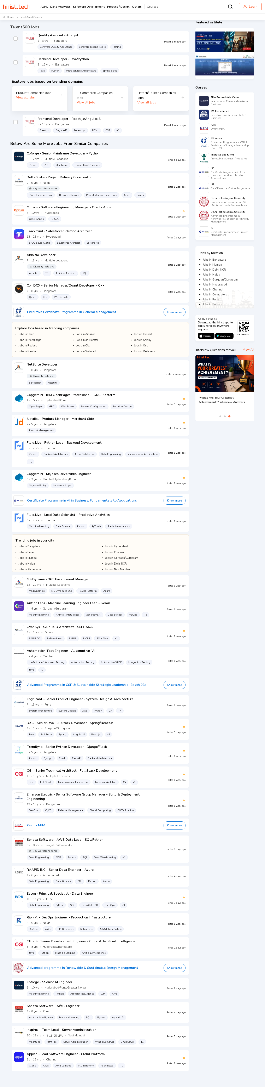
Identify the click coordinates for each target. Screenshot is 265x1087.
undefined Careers (31, 17)
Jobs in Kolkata (212, 304)
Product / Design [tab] (118, 7)
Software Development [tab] (89, 7)
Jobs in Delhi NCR (214, 270)
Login (253, 7)
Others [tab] (137, 7)
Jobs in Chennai (213, 289)
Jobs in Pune (211, 299)
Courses (152, 7)
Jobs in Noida (211, 275)
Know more (174, 312)
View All (248, 350)
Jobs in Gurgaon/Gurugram (220, 280)
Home (10, 17)
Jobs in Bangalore (214, 260)
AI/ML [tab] (44, 7)
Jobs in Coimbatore (215, 294)
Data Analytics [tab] (60, 7)
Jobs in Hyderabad (215, 285)
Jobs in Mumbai (213, 265)
